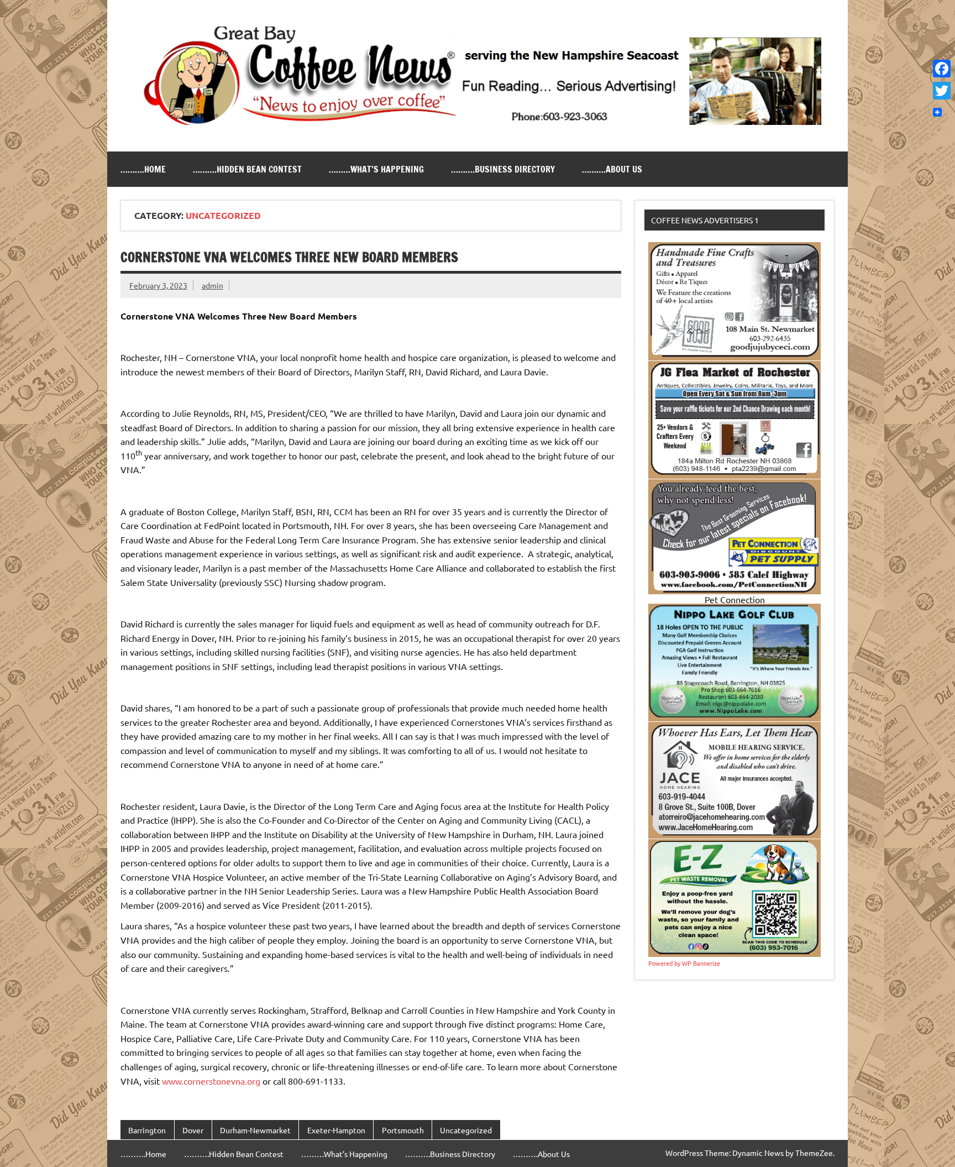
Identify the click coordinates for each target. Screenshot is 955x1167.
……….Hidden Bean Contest (247, 169)
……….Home (143, 169)
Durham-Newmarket (255, 1130)
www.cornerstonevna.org (211, 1080)
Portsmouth (403, 1130)
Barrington (147, 1130)
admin (212, 285)
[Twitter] (942, 91)
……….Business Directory (503, 169)
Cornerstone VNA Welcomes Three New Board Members (289, 257)
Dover (192, 1130)
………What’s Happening (376, 169)
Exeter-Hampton (336, 1130)
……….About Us (612, 169)
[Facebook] (942, 68)
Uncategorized (466, 1130)
